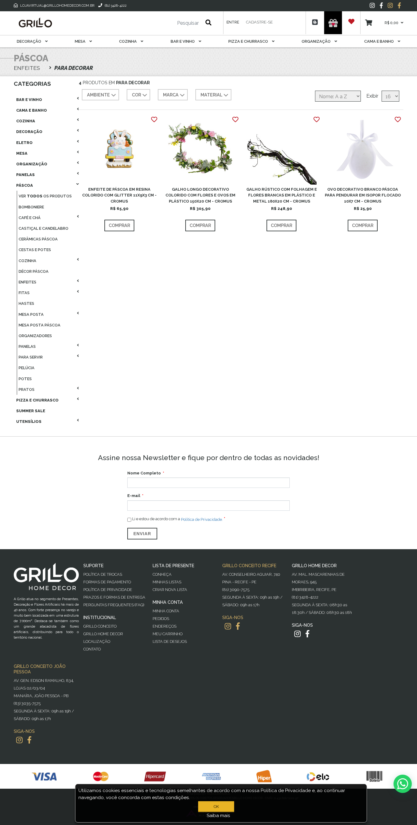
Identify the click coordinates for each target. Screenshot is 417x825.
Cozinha (128, 41)
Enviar (142, 533)
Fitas (24, 292)
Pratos (26, 389)
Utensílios (29, 421)
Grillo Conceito (100, 626)
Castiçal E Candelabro (43, 228)
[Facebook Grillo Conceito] (399, 5)
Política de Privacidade (107, 589)
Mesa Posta (31, 314)
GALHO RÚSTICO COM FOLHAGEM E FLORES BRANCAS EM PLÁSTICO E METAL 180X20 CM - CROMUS (281, 195)
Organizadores (35, 335)
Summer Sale (30, 411)
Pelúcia (26, 368)
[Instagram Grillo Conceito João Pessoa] (19, 740)
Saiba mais (218, 815)
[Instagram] (372, 5)
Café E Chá (30, 217)
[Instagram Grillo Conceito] (390, 5)
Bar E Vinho (183, 41)
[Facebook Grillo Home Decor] (307, 634)
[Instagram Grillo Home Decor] (297, 634)
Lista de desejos (170, 641)
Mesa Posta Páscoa (39, 325)
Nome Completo (144, 473)
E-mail (133, 495)
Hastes (26, 303)
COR (136, 94)
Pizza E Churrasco (248, 41)
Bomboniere (31, 207)
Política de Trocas (102, 574)
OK (216, 806)
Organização (317, 41)
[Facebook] (381, 5)
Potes (25, 378)
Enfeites (27, 282)
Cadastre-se (259, 22)
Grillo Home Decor (103, 634)
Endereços (164, 626)
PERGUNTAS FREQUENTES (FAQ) (113, 605)
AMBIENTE (98, 94)
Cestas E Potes (35, 249)
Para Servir (31, 357)
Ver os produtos (45, 196)
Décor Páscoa (34, 271)
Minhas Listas (167, 582)
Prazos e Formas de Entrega (114, 597)
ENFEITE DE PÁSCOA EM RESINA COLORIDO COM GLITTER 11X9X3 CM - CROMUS (119, 195)
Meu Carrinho (168, 634)
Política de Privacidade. (202, 519)
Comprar (119, 225)
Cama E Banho (379, 41)
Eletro (24, 142)
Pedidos (161, 618)
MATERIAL (211, 94)
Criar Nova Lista (170, 589)
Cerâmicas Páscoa (38, 239)
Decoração (29, 41)
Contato (92, 649)
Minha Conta (166, 611)
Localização (96, 641)
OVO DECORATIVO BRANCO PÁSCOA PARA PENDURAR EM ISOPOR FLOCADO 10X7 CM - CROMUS (363, 195)
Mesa (80, 41)
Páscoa (24, 185)
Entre (233, 22)
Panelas (25, 174)
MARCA (171, 94)
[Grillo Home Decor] (35, 22)
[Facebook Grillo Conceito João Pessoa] (29, 740)
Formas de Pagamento (107, 582)
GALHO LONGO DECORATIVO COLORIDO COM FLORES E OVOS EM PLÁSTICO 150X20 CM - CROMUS (200, 195)
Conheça (162, 574)
